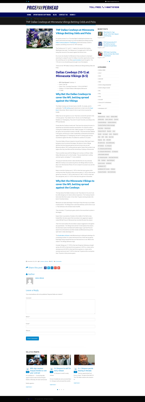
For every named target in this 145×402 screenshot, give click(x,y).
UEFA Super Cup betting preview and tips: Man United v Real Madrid (111, 53)
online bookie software (103, 154)
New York (111, 137)
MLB (100, 76)
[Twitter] (29, 1)
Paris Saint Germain (113, 157)
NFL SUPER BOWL (110, 142)
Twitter (48, 267)
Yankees (113, 169)
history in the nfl (102, 131)
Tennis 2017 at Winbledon (105, 102)
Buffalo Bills (101, 119)
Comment (28, 298)
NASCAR (101, 79)
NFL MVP (109, 140)
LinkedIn (52, 267)
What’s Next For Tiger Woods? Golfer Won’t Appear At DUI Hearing (111, 34)
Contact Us (63, 15)
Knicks (99, 134)
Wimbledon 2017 (103, 108)
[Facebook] (27, 1)
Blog (55, 15)
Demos (72, 15)
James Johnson (45, 261)
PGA (100, 96)
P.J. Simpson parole (102, 157)
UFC (100, 105)
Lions (110, 134)
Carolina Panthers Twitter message (106, 125)
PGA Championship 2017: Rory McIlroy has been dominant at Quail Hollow (110, 44)
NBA (100, 81)
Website (28, 330)
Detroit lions (107, 128)
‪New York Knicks (111, 172)
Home (29, 15)
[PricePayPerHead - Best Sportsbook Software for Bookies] (42, 8)
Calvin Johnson (109, 119)
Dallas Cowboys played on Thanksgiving (66, 42)
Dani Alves (100, 128)
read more (29, 387)
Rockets (103, 160)
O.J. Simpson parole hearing (104, 148)
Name (28, 316)
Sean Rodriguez (110, 160)
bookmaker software (63, 235)
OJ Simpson (115, 151)
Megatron (115, 134)
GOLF (100, 73)
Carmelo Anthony (102, 122)
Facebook (45, 267)
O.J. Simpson (108, 145)
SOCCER (101, 99)
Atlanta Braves (101, 116)
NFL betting (67, 108)
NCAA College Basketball (105, 84)
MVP (103, 137)
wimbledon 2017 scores (103, 169)
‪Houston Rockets (102, 172)
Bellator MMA (102, 70)
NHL (100, 93)
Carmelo (116, 119)
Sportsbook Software (42, 15)
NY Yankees (101, 145)
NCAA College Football (104, 87)
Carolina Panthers (112, 122)
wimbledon (108, 163)
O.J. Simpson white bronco (104, 151)
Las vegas (105, 134)
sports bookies (77, 60)
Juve (114, 131)
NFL (52, 261)
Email (58, 267)
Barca (108, 116)
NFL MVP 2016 (101, 142)
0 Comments (58, 261)
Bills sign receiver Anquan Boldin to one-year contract (38, 370)
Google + (55, 267)
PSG (99, 160)
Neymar (100, 140)
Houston (109, 131)
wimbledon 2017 (102, 166)
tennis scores (101, 163)
